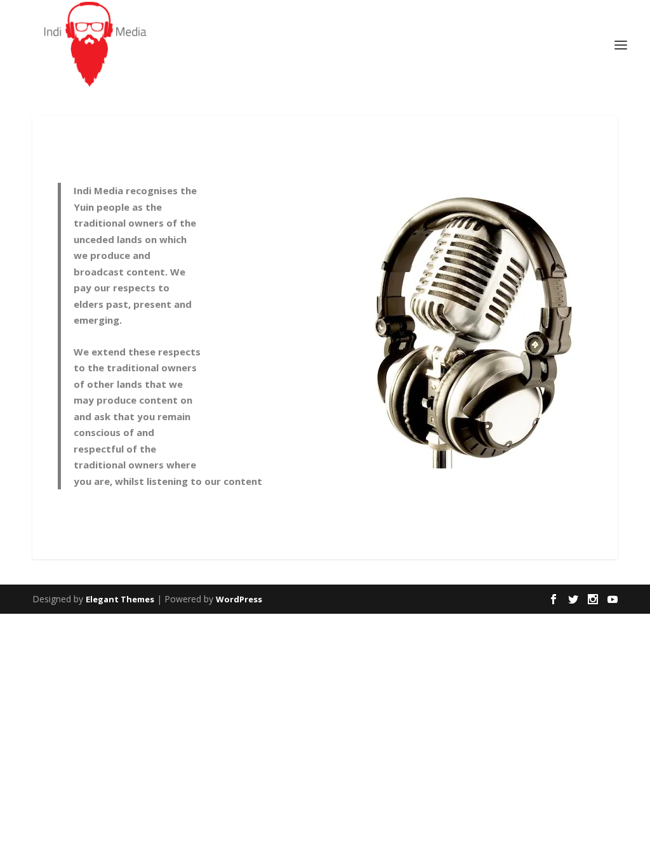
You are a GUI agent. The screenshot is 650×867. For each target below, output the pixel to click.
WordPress (239, 599)
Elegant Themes (120, 599)
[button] (401, 325)
